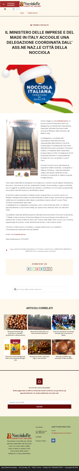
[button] (29, 269)
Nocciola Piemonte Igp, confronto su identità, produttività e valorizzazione (15, 333)
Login (22, 13)
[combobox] (39, 289)
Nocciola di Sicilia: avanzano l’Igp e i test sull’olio (39, 357)
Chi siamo (39, 427)
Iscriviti (39, 406)
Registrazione (33, 13)
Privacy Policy (41, 441)
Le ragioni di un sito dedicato (41, 432)
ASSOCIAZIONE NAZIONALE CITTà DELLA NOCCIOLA (34, 249)
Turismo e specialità (40, 25)
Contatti (38, 437)
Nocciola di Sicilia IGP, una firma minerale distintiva (40, 332)
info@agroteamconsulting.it (61, 433)
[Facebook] (53, 440)
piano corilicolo (50, 251)
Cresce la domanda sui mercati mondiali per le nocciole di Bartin (63, 333)
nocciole (40, 251)
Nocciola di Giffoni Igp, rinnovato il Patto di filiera (63, 357)
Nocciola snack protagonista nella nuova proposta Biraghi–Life (15, 358)
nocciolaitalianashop (60, 121)
